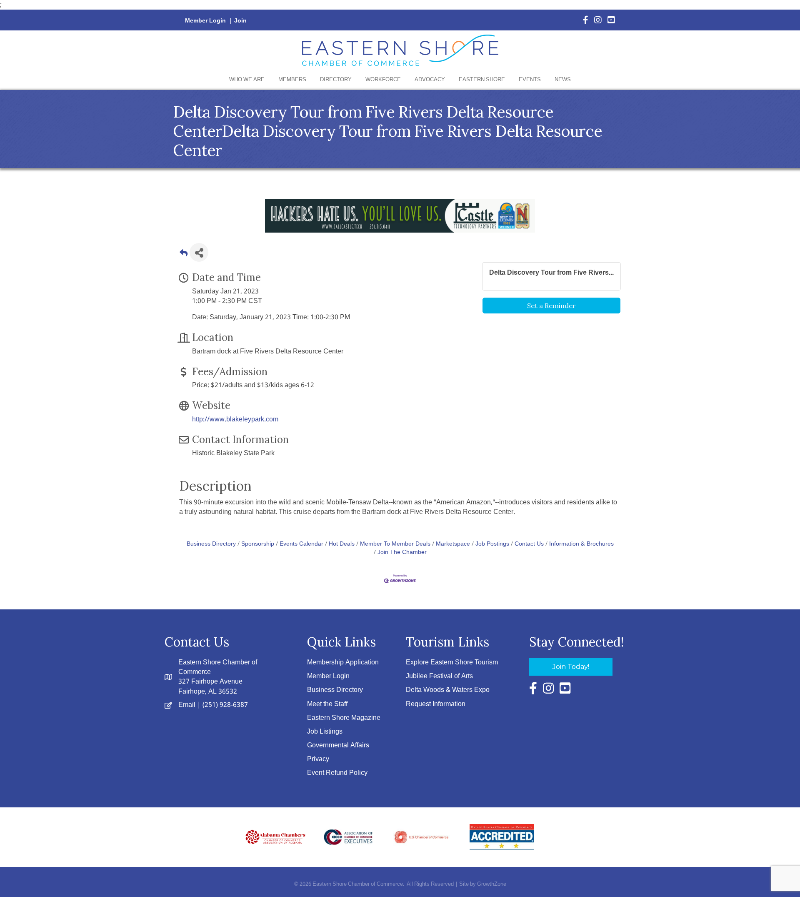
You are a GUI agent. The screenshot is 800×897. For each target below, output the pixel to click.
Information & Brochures (581, 544)
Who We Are (247, 80)
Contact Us (529, 544)
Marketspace (453, 544)
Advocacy (430, 80)
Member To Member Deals (395, 544)
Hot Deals (342, 544)
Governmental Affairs (338, 745)
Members (292, 80)
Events (530, 80)
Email (186, 705)
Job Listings (324, 731)
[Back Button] (184, 255)
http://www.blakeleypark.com (235, 419)
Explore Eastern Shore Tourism (452, 662)
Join (240, 21)
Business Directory (211, 544)
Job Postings (492, 544)
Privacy (318, 759)
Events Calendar (301, 544)
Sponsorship (257, 544)
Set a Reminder (551, 305)
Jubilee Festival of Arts (439, 676)
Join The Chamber (402, 552)
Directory (336, 80)
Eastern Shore (482, 80)
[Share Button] (199, 252)
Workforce (383, 80)
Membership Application (343, 662)
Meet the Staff (327, 704)
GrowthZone (491, 884)
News (563, 80)
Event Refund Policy (337, 773)
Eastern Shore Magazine (343, 718)
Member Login (205, 21)
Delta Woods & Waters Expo (448, 690)
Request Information (435, 704)
